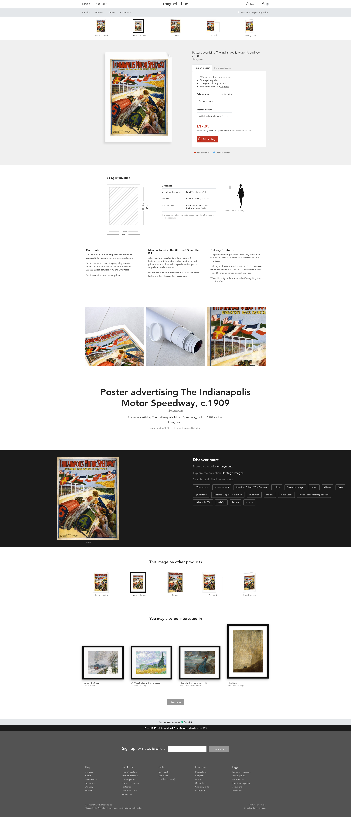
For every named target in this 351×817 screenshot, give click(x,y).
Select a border (204, 109)
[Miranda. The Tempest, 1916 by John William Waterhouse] (199, 662)
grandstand (201, 494)
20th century (202, 487)
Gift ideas (163, 775)
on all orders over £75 (176, 728)
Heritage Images (232, 473)
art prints (224, 86)
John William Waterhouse (190, 685)
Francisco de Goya (236, 685)
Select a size (214, 94)
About (88, 775)
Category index (202, 786)
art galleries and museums (161, 267)
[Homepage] (175, 4)
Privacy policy (238, 775)
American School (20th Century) (251, 487)
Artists (112, 12)
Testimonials (91, 779)
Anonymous (197, 59)
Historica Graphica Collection (228, 494)
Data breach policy (241, 783)
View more (175, 702)
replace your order (235, 278)
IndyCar (221, 502)
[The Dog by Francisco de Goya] (248, 651)
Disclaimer (237, 790)
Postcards (126, 786)
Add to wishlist (203, 153)
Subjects (99, 12)
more (250, 502)
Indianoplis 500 (203, 502)
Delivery (214, 266)
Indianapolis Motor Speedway (313, 494)
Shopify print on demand (255, 808)
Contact (89, 771)
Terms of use (238, 779)
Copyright (237, 786)
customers (182, 275)
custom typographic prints (130, 808)
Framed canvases (130, 783)
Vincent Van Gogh (139, 685)
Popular (86, 12)
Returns (88, 790)
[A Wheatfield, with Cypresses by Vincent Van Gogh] (151, 662)
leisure (235, 502)
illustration (254, 494)
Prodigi (263, 805)
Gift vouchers (164, 771)
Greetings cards (129, 790)
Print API (253, 805)
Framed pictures (130, 775)
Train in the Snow (91, 683)
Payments (89, 783)
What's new (127, 794)
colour (277, 487)
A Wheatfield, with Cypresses (145, 683)
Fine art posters (129, 771)
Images (86, 4)
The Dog (232, 683)
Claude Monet (89, 685)
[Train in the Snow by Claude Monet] (103, 662)
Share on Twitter (223, 153)
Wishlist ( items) (166, 779)
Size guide (227, 94)
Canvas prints (128, 779)
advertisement (222, 487)
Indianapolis (286, 494)
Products (101, 4)
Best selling (200, 771)
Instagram (200, 790)
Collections (125, 12)
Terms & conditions (241, 771)
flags (340, 487)
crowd (314, 487)
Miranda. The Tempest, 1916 (193, 683)
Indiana (269, 494)
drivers (327, 487)
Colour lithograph (295, 487)
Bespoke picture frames (108, 808)
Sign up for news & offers (143, 748)
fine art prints (113, 275)
